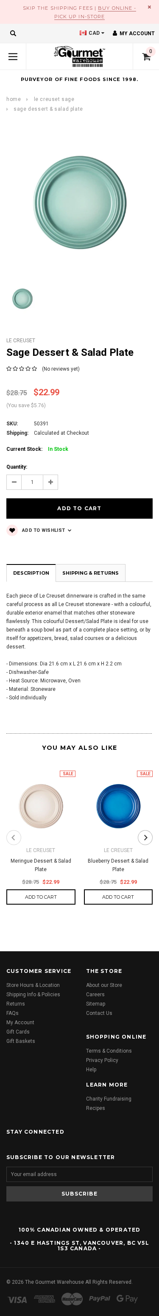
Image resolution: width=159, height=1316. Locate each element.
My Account (20, 1022)
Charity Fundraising (108, 1099)
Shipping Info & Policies (33, 994)
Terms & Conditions (109, 1051)
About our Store (104, 985)
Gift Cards (18, 1032)
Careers (95, 994)
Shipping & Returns (90, 573)
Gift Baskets (20, 1041)
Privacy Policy (102, 1060)
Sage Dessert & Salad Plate (48, 109)
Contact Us (99, 1013)
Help (91, 1070)
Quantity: (16, 467)
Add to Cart (41, 897)
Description (31, 573)
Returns (15, 1004)
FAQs (12, 1013)
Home (13, 99)
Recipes (95, 1108)
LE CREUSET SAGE (54, 99)
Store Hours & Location (33, 985)
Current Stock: (37, 449)
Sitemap (95, 1004)
